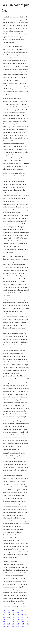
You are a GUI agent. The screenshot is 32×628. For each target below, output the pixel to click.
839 (4, 617)
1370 (8, 624)
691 (22, 619)
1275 (22, 626)
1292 (8, 617)
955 (18, 621)
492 (13, 617)
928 (18, 617)
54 (22, 615)
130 (13, 621)
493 (4, 610)
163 (4, 621)
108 (18, 615)
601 (26, 615)
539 (8, 610)
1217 (4, 615)
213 (8, 619)
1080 (17, 626)
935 (18, 612)
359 (13, 626)
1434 (22, 610)
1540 (8, 621)
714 (4, 619)
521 (17, 610)
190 (27, 621)
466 (9, 612)
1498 (18, 624)
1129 (27, 619)
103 (13, 624)
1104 (22, 617)
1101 (28, 624)
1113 (17, 619)
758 (23, 612)
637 (8, 626)
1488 (13, 612)
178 (13, 615)
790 (27, 617)
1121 (4, 612)
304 (13, 610)
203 (4, 626)
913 (4, 624)
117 (27, 612)
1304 (27, 610)
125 (9, 615)
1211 (22, 621)
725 (13, 619)
